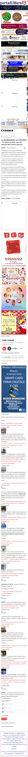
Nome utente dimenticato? (8, 723)
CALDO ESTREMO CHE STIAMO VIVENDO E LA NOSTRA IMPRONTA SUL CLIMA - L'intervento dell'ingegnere (13, 462)
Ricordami (5, 715)
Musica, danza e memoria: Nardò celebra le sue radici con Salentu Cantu (13, 623)
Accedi (4, 719)
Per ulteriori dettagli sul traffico (9, 361)
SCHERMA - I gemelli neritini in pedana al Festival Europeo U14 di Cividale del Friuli (14, 519)
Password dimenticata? (7, 727)
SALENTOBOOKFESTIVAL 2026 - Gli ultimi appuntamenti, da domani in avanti (12, 607)
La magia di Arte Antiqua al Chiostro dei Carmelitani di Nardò (11, 593)
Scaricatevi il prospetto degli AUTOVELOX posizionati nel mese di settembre (12, 575)
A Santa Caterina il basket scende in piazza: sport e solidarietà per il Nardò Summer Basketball (13, 502)
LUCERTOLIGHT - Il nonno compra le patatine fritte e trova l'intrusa (13, 542)
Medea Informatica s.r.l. (20, 752)
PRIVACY (14, 749)
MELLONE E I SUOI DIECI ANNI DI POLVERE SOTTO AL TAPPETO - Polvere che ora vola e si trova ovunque (13, 682)
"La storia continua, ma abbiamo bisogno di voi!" (13, 483)
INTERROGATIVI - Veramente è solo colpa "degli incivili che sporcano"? (14, 647)
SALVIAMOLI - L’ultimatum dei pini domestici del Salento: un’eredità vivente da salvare (13, 560)
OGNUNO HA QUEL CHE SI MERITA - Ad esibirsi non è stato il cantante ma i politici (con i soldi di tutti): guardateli (14, 664)
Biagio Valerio (19, 743)
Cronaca (13, 136)
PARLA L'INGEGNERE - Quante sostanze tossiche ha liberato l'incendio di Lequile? (12, 424)
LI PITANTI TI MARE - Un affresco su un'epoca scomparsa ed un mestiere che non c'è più (13, 444)
